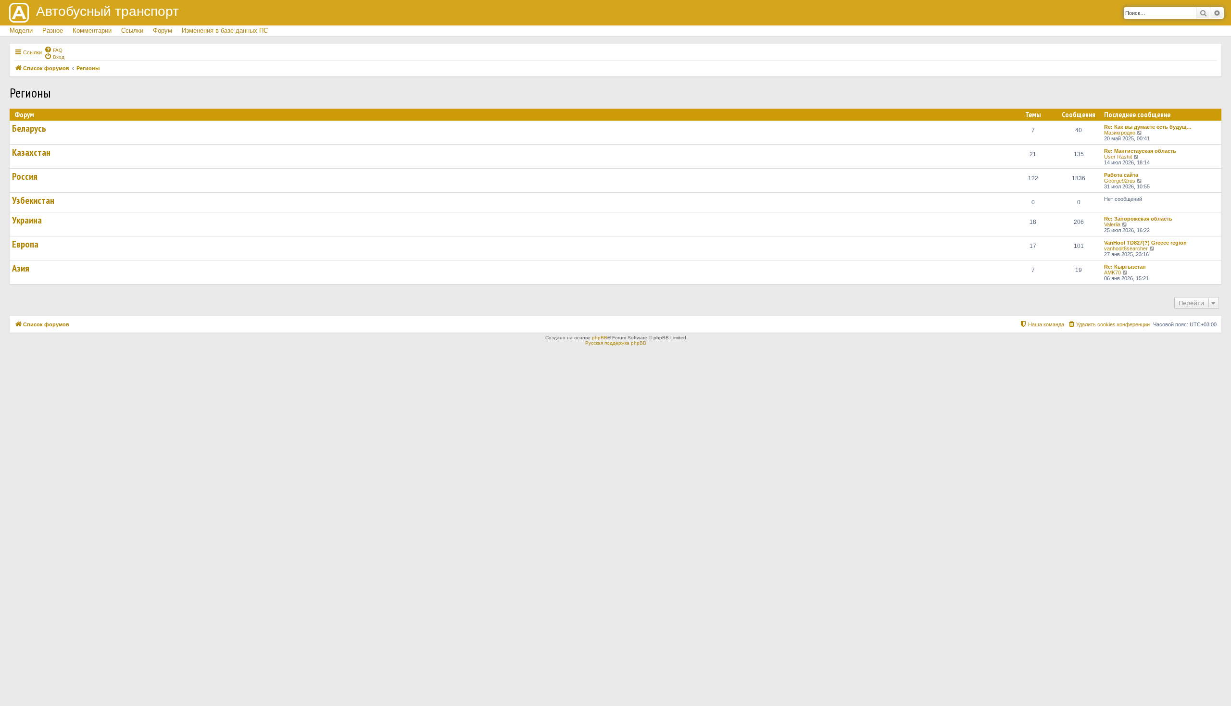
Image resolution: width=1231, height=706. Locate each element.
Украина (27, 220)
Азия (20, 268)
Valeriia (1112, 224)
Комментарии (92, 30)
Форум (162, 30)
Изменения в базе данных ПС (225, 30)
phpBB (599, 337)
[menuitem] (53, 49)
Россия (25, 176)
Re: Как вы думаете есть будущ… (1148, 127)
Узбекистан (33, 200)
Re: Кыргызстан (1125, 267)
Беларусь (29, 128)
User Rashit (1118, 157)
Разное (52, 30)
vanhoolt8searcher (1126, 248)
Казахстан (31, 152)
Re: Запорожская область (1138, 219)
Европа (25, 244)
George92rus (1119, 181)
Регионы (30, 92)
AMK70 (1112, 272)
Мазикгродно (1119, 133)
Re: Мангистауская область (1140, 151)
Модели (21, 30)
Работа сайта (1121, 175)
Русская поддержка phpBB (615, 343)
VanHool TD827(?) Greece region (1145, 243)
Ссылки (132, 30)
